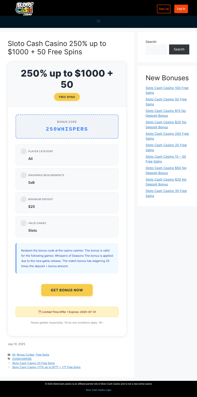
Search (151, 42)
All (13, 354)
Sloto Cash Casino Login (98, 390)
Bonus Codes (25, 354)
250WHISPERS (22, 358)
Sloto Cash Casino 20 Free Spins (33, 363)
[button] (98, 21)
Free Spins (42, 354)
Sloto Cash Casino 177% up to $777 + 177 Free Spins (46, 367)
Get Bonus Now (67, 290)
